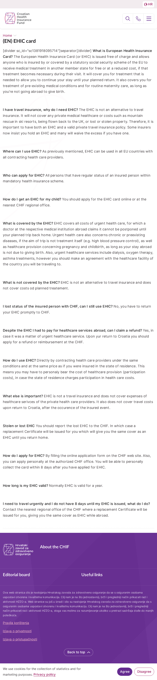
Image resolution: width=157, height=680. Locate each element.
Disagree (144, 672)
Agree (125, 672)
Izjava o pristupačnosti (20, 639)
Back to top (76, 652)
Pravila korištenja (16, 623)
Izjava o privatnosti (17, 631)
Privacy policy (45, 674)
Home (7, 35)
